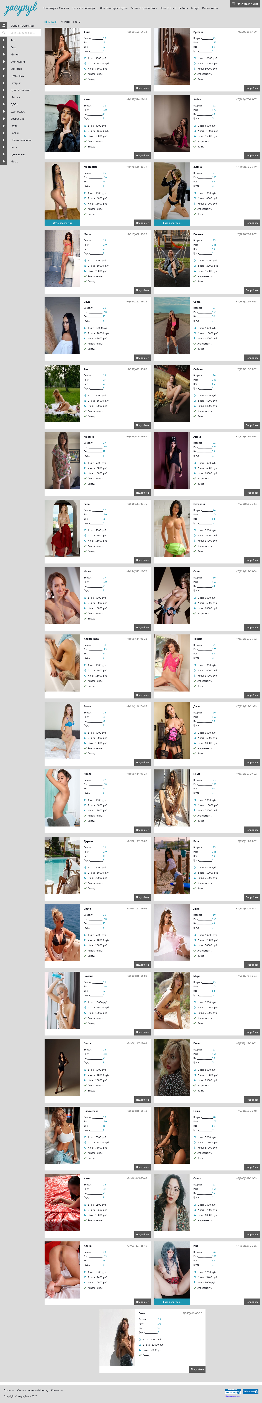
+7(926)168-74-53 (137, 706)
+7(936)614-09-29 (137, 773)
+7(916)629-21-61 (246, 1245)
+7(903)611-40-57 (191, 1313)
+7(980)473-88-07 (246, 99)
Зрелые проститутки (84, 8)
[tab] (51, 22)
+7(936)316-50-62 (246, 369)
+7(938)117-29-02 (246, 773)
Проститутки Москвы (56, 8)
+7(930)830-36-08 (246, 908)
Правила (9, 1390)
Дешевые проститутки (114, 8)
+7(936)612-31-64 (246, 504)
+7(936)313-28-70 (137, 571)
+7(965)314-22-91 (137, 99)
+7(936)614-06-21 (137, 638)
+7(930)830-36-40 (137, 1111)
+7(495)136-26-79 (137, 166)
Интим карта (210, 8)
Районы (183, 8)
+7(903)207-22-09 (246, 1178)
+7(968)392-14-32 (137, 32)
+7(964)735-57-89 (246, 32)
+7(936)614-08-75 (137, 504)
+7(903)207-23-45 (137, 1245)
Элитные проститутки (143, 8)
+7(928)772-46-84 (246, 976)
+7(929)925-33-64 (246, 436)
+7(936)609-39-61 (137, 436)
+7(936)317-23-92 (246, 638)
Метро (195, 8)
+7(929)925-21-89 (246, 706)
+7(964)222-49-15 (137, 301)
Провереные (168, 8)
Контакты (57, 1390)
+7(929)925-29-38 (246, 571)
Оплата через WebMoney (32, 1390)
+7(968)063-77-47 (137, 1178)
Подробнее (142, 88)
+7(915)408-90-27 (137, 234)
